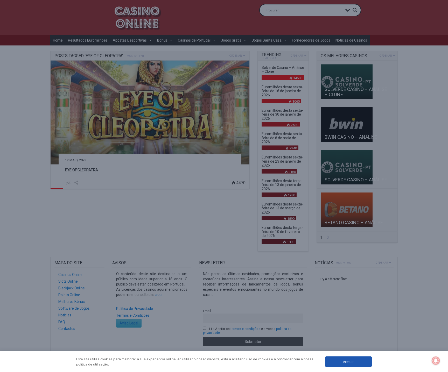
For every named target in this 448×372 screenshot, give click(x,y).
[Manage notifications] (436, 360)
